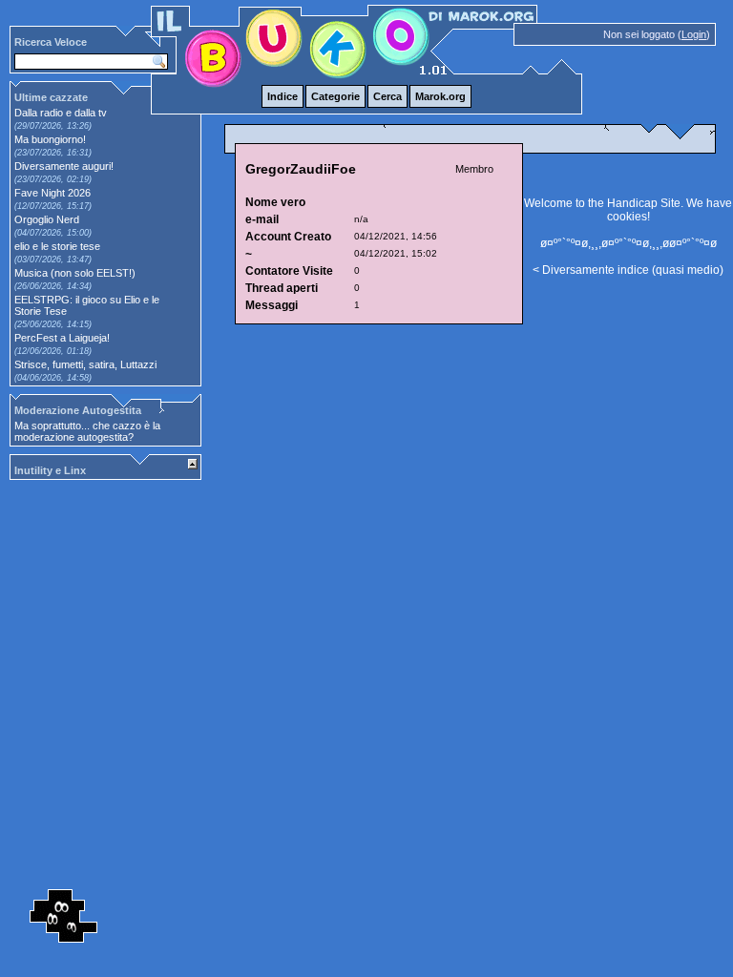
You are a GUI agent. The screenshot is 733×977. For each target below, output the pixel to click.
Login (693, 34)
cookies (627, 216)
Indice (282, 96)
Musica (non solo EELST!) (75, 273)
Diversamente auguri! (64, 166)
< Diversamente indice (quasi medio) (628, 270)
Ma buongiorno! (50, 139)
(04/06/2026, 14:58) (53, 378)
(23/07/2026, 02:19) (53, 179)
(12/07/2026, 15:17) (53, 206)
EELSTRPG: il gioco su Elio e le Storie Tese (86, 305)
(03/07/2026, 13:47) (53, 259)
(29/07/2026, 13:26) (53, 126)
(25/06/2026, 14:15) (53, 324)
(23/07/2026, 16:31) (53, 152)
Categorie (335, 96)
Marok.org (440, 96)
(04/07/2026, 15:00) (53, 233)
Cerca (387, 96)
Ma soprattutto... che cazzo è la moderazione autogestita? (87, 431)
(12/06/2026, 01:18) (53, 351)
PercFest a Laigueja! (62, 337)
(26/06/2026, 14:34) (53, 286)
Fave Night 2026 (52, 192)
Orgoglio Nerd (46, 219)
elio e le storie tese (57, 246)
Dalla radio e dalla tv (60, 112)
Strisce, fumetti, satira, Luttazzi (85, 364)
